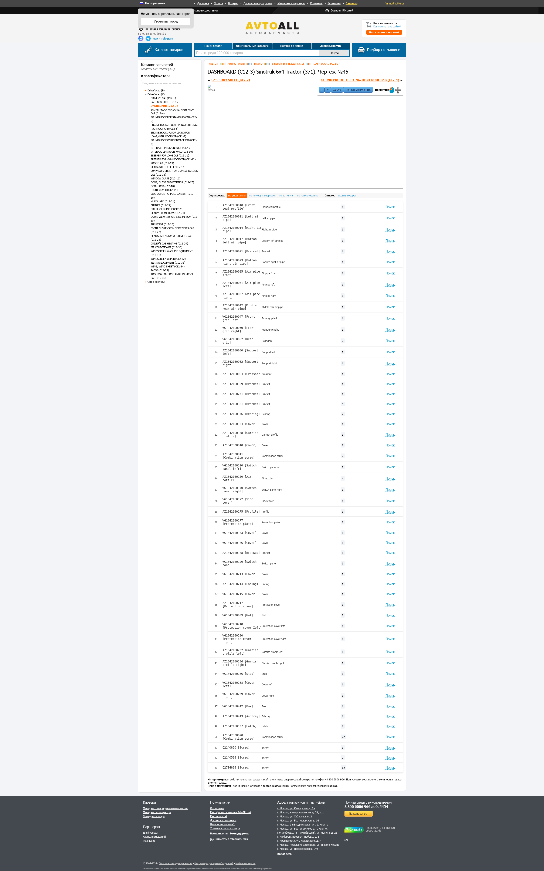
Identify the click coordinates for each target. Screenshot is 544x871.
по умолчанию (236, 195)
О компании (217, 808)
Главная (213, 63)
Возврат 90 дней (342, 10)
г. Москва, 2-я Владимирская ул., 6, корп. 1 (303, 824)
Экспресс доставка (205, 10)
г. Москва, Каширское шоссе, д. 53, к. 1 (300, 812)
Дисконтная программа (258, 3)
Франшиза (334, 3)
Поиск (390, 207)
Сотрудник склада (153, 816)
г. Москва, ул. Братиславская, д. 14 (298, 820)
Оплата (218, 3)
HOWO (258, 63)
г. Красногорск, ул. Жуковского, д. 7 (299, 840)
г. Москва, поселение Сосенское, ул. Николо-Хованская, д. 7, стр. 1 (317, 844)
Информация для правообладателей (213, 863)
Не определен (155, 3)
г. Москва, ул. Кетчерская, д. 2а (296, 808)
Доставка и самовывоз (223, 820)
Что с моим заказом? (222, 824)
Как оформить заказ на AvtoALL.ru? (230, 812)
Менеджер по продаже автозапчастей (165, 808)
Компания (316, 3)
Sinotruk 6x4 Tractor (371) (288, 63)
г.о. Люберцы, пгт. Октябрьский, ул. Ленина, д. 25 (307, 832)
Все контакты (219, 833)
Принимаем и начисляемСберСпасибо (380, 829)
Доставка (203, 3)
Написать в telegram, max (231, 838)
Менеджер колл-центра (157, 812)
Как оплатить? (218, 816)
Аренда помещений (154, 836)
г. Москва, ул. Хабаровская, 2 (294, 816)
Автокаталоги (236, 63)
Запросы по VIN (330, 45)
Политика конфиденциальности (175, 863)
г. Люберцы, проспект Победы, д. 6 (298, 836)
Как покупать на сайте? (387, 26)
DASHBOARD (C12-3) (326, 63)
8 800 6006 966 (163, 28)
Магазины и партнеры (291, 3)
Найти (334, 53)
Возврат (233, 3)
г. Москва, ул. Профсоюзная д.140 (297, 848)
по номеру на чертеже (262, 195)
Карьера (149, 802)
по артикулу (286, 195)
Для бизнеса (150, 832)
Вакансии (351, 3)
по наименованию (307, 195)
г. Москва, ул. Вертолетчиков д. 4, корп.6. (302, 828)
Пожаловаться (358, 813)
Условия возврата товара (225, 828)
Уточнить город (166, 21)
